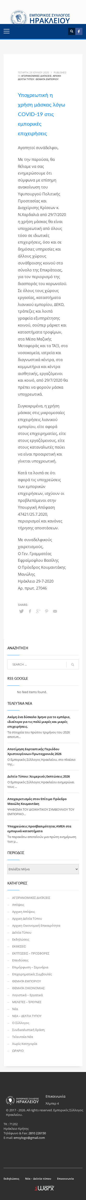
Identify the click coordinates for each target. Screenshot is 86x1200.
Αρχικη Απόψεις (23, 911)
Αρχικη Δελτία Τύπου (27, 918)
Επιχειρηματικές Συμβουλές (32, 974)
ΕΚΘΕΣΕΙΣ (19, 946)
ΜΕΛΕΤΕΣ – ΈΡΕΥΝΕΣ (26, 1002)
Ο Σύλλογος (20, 1023)
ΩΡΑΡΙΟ (18, 1050)
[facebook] (78, 31)
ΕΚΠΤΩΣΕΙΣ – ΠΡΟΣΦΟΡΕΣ (30, 953)
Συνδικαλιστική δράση (28, 1030)
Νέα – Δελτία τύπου (38, 1178)
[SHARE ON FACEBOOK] (29, 611)
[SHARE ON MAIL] (55, 611)
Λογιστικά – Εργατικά (27, 995)
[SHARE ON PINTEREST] (46, 611)
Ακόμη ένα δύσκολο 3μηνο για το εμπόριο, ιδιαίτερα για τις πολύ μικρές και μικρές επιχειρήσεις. (38, 722)
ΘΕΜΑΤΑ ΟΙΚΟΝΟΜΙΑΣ (28, 988)
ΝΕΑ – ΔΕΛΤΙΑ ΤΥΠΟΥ (26, 1016)
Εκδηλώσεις (20, 939)
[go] (72, 665)
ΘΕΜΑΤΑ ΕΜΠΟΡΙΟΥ (47, 79)
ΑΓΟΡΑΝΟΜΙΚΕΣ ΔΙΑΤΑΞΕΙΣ (36, 75)
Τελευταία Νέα (22, 1037)
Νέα (15, 1009)
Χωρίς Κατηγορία (24, 1044)
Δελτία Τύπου (21, 932)
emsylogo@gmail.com (29, 1138)
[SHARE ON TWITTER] (21, 611)
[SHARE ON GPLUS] (38, 611)
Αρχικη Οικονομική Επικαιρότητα (36, 925)
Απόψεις (18, 904)
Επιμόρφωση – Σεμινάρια (30, 967)
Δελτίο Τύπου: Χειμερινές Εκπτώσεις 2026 (38, 776)
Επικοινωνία (65, 1178)
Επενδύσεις (20, 960)
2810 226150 (37, 1133)
